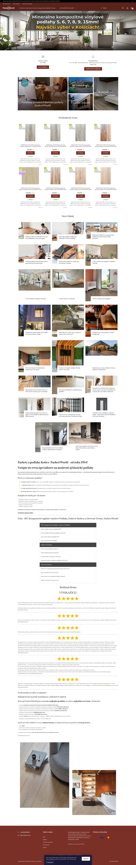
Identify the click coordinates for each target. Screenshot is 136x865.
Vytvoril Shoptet (114, 861)
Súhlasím (86, 859)
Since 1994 (43, 62)
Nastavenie (50, 862)
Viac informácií (43, 67)
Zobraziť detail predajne (93, 68)
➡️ (25, 513)
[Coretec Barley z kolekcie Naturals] (34, 280)
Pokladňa (45, 839)
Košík (44, 837)
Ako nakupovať (16, 4)
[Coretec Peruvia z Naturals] (68, 278)
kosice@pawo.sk (25, 835)
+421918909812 (25, 832)
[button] (4, 28)
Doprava (45, 847)
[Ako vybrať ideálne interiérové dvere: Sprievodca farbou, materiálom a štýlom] (85, 433)
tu (75, 859)
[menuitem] (37, 8)
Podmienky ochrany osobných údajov (76, 844)
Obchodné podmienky (27, 4)
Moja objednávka (6, 4)
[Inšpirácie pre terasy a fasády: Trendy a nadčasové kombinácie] (101, 348)
